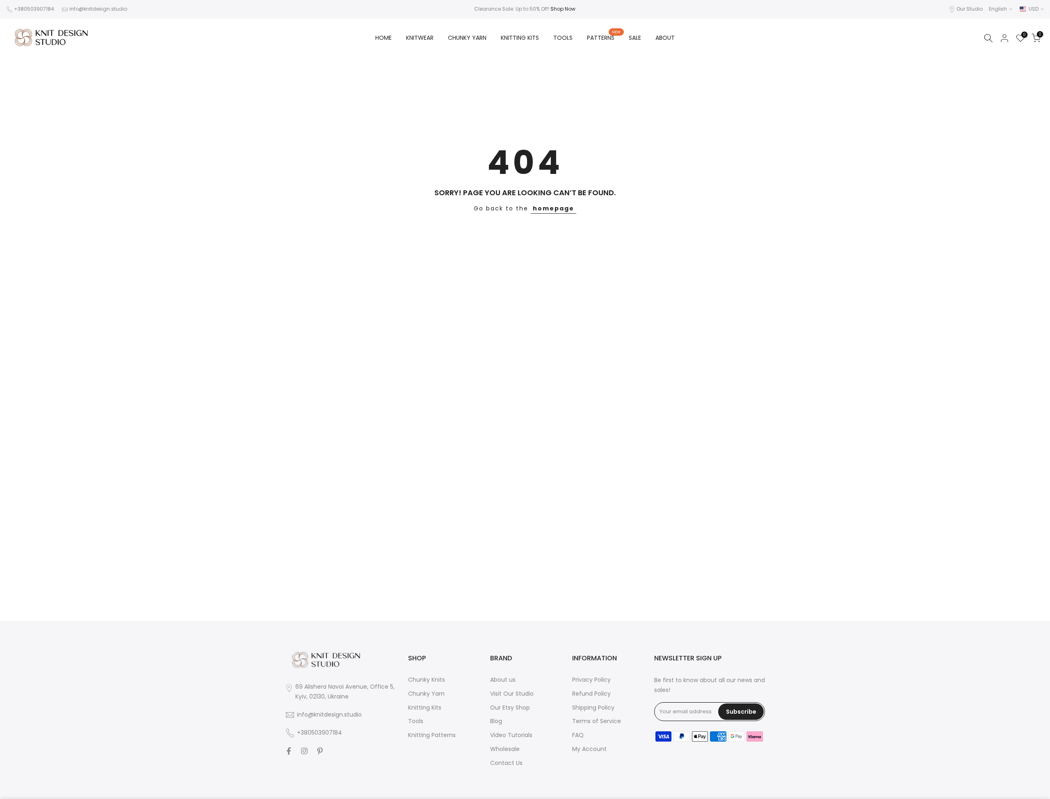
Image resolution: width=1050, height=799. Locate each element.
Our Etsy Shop (510, 707)
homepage (553, 208)
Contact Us (506, 763)
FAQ (578, 735)
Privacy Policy (591, 680)
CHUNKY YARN (467, 38)
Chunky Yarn (426, 693)
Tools (415, 721)
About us (503, 680)
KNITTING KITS (520, 38)
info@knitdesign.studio (98, 8)
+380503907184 (34, 8)
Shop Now (562, 8)
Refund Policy (591, 693)
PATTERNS (604, 37)
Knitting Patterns (432, 735)
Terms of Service (596, 721)
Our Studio (969, 8)
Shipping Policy (593, 707)
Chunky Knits (426, 680)
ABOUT (665, 38)
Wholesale (505, 749)
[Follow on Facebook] (288, 751)
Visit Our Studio (512, 693)
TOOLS (563, 38)
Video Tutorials (511, 735)
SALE (635, 38)
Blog (496, 721)
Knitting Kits (424, 707)
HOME (383, 38)
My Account (589, 749)
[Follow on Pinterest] (320, 751)
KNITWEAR (420, 38)
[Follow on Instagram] (304, 751)
